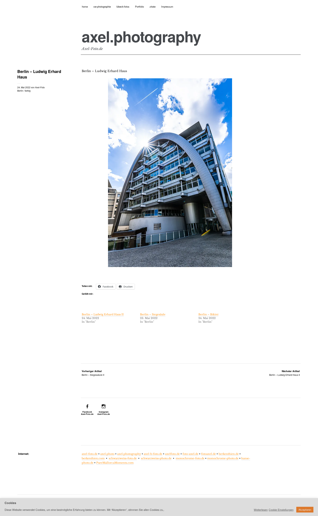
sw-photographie (102, 6)
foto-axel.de (190, 454)
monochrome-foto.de (190, 458)
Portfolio (139, 6)
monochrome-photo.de (223, 458)
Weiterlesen (261, 509)
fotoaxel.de (208, 454)
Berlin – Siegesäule (152, 314)
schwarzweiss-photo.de (156, 458)
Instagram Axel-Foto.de (103, 412)
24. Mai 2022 (23, 87)
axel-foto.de (90, 454)
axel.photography (141, 36)
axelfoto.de (172, 454)
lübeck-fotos (122, 6)
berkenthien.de (229, 454)
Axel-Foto (40, 87)
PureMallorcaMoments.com (115, 462)
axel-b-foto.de (153, 454)
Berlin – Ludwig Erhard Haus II (103, 314)
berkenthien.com (93, 458)
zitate (153, 6)
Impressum (167, 6)
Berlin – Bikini (208, 314)
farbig (28, 90)
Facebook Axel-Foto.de (87, 412)
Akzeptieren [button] (304, 509)
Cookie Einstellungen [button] (281, 509)
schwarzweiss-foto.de (123, 458)
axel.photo (107, 454)
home (85, 6)
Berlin (20, 90)
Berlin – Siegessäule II (93, 372)
